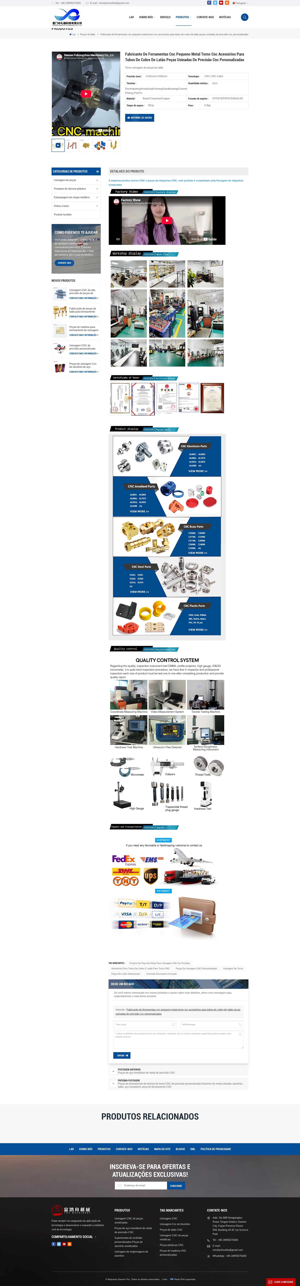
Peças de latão (87, 34)
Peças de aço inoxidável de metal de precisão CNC (133, 1230)
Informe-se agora (141, 117)
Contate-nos (205, 17)
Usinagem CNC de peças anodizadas (129, 1220)
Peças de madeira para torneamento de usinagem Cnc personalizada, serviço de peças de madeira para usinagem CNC (83, 329)
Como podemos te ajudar (76, 232)
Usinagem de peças (65, 180)
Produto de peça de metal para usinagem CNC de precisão (160, 963)
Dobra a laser (61, 206)
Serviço (165, 17)
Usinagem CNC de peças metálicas (174, 1237)
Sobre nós (146, 17)
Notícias (225, 17)
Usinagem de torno (233, 968)
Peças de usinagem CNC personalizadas (196, 968)
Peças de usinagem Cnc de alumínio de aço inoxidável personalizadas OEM (83, 365)
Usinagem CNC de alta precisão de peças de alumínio (82, 292)
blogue (180, 1149)
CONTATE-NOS (64, 263)
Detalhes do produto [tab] (127, 171)
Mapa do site (162, 1149)
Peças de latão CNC (171, 1229)
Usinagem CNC (169, 1218)
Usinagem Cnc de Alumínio (175, 1224)
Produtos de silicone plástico (70, 188)
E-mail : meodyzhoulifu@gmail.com (109, 3)
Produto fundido (63, 214)
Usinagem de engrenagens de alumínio (131, 1253)
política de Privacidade (216, 1149)
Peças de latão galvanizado (125, 974)
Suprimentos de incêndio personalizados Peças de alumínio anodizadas (129, 1242)
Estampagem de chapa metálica (72, 197)
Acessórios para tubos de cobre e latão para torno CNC (140, 968)
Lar (131, 17)
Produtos (183, 17)
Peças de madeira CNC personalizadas (173, 1252)
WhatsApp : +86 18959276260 (229, 1256)
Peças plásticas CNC (172, 1245)
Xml (192, 1149)
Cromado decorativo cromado (161, 974)
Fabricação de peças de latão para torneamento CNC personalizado (82, 310)
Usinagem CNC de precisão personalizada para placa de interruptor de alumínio (82, 347)
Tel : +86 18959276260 (68, 3)
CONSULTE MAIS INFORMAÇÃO (83, 298)
